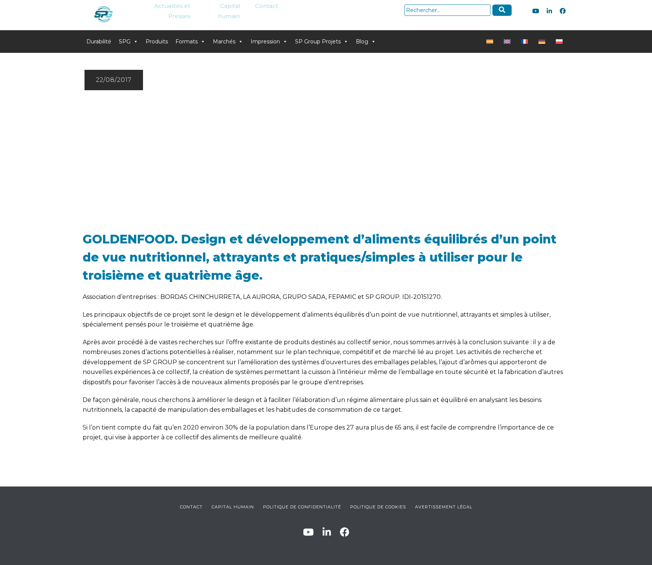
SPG (125, 41)
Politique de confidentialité (302, 507)
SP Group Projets (318, 41)
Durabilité (98, 41)
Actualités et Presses (172, 11)
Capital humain (229, 11)
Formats (186, 41)
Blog (362, 41)
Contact (266, 5)
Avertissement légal (443, 507)
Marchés (224, 41)
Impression (265, 41)
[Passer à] (491, 41)
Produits (157, 41)
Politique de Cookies (378, 507)
